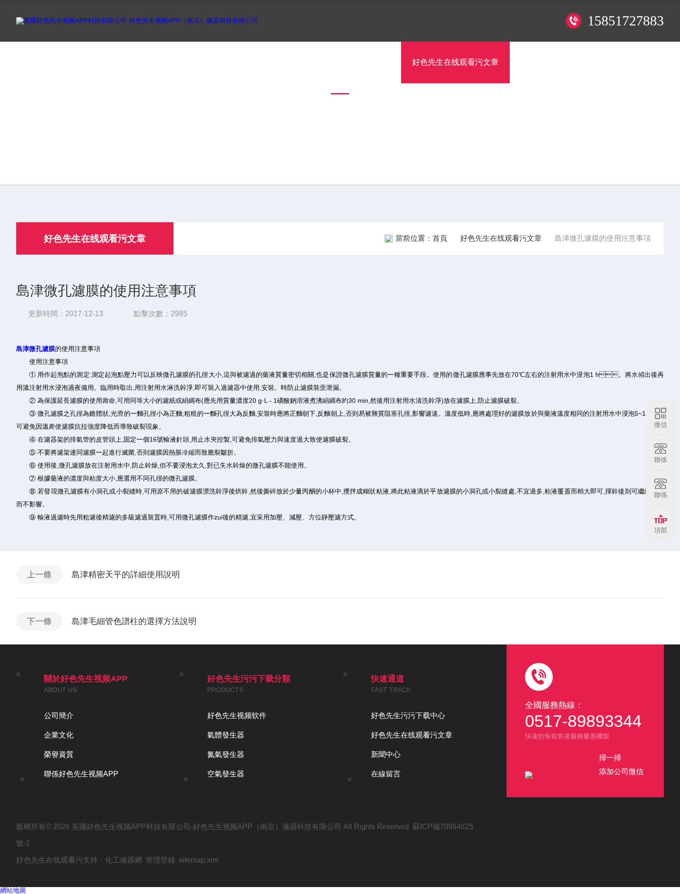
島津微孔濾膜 (35, 348)
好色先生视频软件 (236, 715)
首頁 (127, 62)
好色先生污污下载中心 (297, 62)
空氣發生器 (225, 774)
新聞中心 (386, 754)
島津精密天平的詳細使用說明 (126, 574)
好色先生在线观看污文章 (455, 62)
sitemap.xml (198, 860)
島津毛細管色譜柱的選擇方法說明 (134, 621)
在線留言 (536, 62)
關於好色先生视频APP (196, 62)
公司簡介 (59, 715)
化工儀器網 (123, 860)
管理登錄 (160, 860)
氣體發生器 (225, 735)
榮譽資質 (59, 754)
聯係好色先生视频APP (614, 62)
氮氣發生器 (225, 754)
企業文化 (59, 735)
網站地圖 (13, 890)
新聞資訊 (374, 62)
